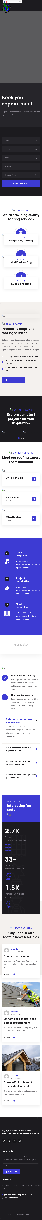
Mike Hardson (14, 517)
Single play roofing (21, 240)
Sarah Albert (13, 497)
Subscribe (12, 1172)
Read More (8, 974)
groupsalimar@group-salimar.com (18, 1194)
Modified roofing (21, 262)
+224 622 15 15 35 (11, 1198)
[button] (19, 438)
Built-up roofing (21, 284)
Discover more (14, 380)
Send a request (22, 183)
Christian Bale (14, 477)
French (9, 1)
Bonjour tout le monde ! (18, 956)
